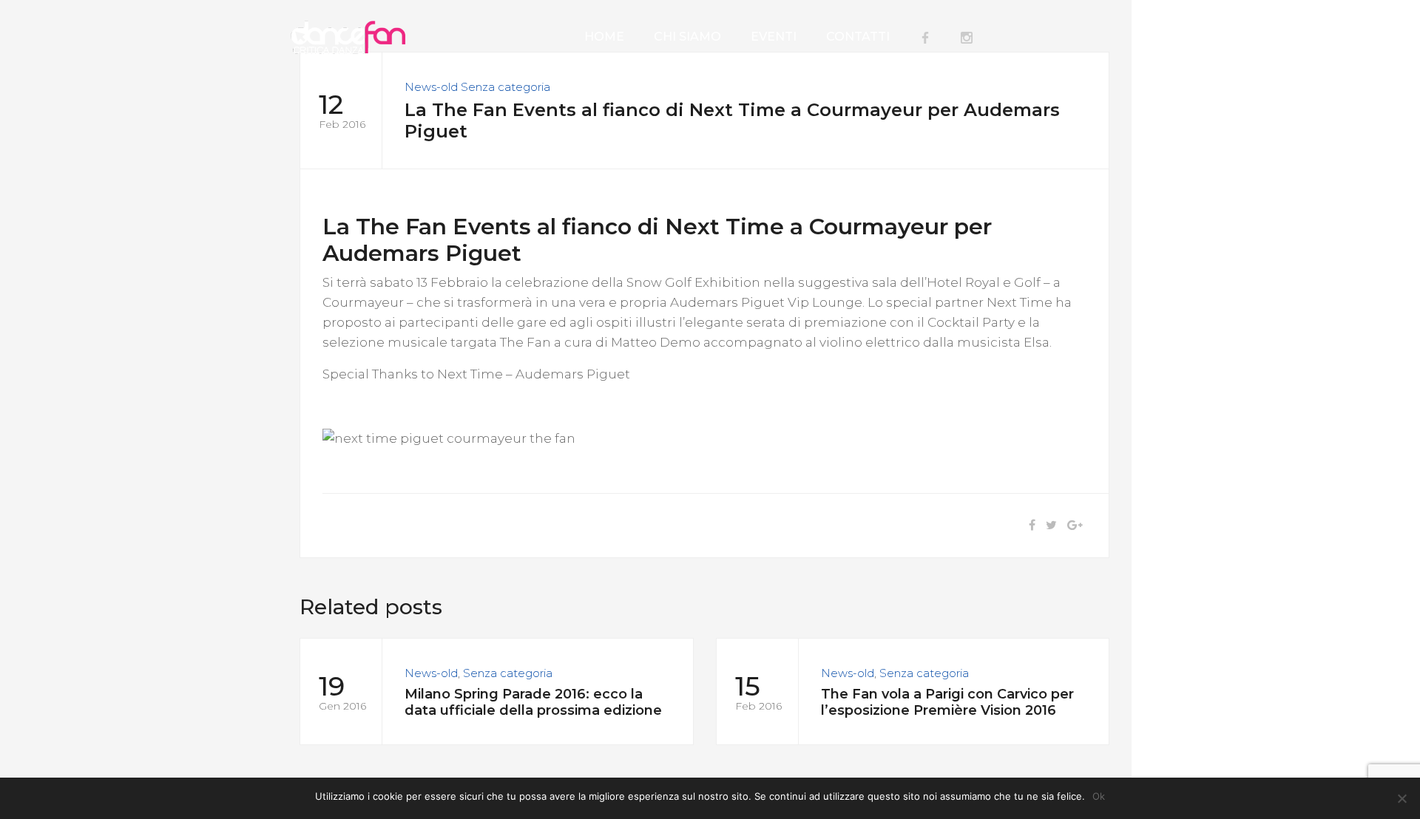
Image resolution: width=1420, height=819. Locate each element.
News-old (431, 87)
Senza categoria (505, 87)
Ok (1098, 796)
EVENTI (774, 37)
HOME (604, 37)
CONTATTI (858, 37)
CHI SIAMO (687, 37)
